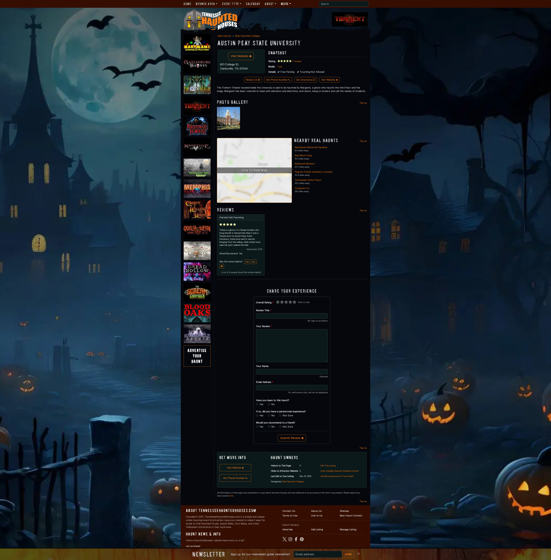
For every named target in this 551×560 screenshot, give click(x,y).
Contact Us (288, 511)
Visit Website (240, 56)
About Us (316, 511)
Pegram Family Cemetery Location (314, 171)
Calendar (253, 4)
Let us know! (193, 546)
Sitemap (344, 511)
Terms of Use (289, 515)
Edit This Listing (328, 465)
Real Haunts (224, 35)
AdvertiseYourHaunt (197, 356)
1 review (296, 61)
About (269, 4)
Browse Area (205, 4)
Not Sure (288, 415)
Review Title (263, 310)
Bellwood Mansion (305, 163)
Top (361, 102)
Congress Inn (302, 188)
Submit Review (290, 438)
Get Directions (304, 79)
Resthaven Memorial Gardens (311, 147)
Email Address (264, 382)
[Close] (358, 553)
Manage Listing (348, 529)
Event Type (230, 4)
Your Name (262, 366)
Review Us (252, 79)
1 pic (279, 66)
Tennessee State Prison (308, 180)
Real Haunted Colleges (247, 35)
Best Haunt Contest (351, 515)
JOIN (348, 554)
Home (187, 4)
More (284, 4)
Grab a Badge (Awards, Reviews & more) (340, 471)
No (254, 262)
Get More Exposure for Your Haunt (337, 476)
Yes (247, 262)
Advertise (287, 529)
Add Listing (317, 529)
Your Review (264, 326)
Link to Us (316, 515)
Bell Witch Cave (303, 155)
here (231, 495)
